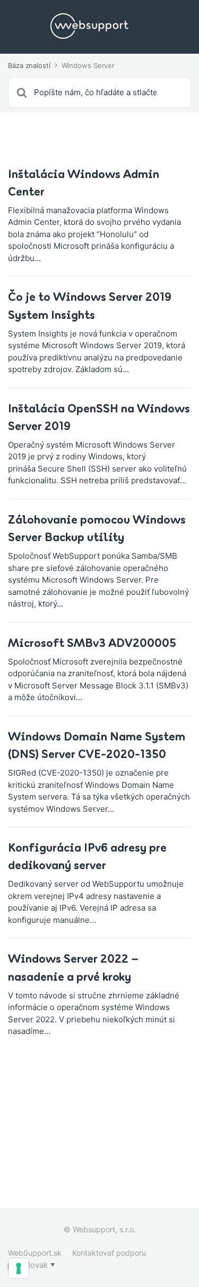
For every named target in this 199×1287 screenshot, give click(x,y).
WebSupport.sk (35, 1252)
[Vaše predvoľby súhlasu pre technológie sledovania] (18, 1268)
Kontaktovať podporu (109, 1252)
